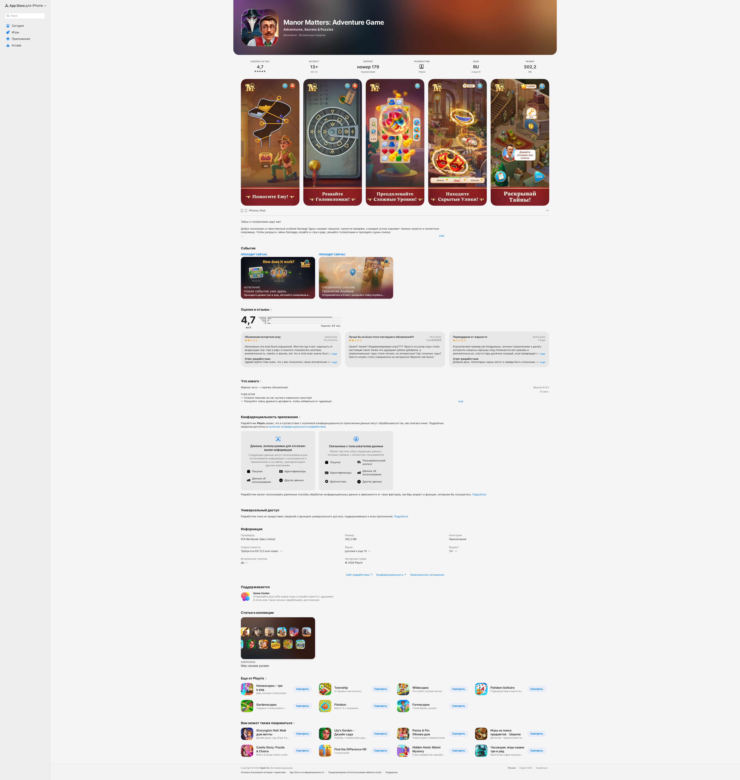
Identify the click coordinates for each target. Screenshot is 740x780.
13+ (451, 551)
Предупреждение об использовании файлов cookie (354, 772)
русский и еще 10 (356, 551)
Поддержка (391, 772)
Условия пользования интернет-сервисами (263, 772)
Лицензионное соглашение (427, 574)
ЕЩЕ (334, 353)
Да (242, 562)
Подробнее (479, 494)
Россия (511, 768)
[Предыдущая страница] (237, 142)
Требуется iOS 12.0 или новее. (260, 551)
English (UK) (526, 768)
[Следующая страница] (553, 142)
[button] (25, 26)
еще (441, 235)
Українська (541, 768)
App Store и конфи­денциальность (307, 772)
